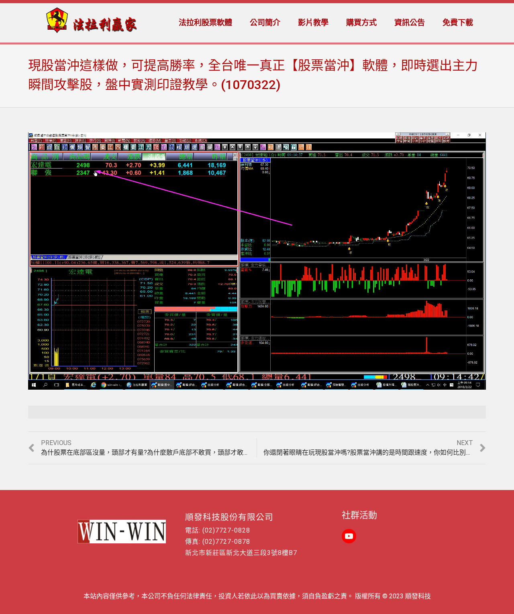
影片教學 (313, 22)
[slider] (240, 383)
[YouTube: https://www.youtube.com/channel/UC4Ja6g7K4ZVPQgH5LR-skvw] (349, 536)
